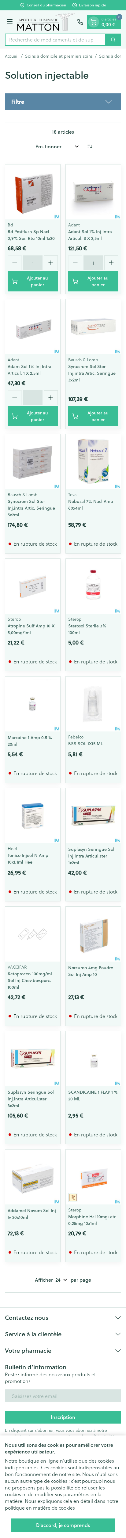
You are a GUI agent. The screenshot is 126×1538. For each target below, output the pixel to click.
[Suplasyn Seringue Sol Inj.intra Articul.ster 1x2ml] (93, 815)
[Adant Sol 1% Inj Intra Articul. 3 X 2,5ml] (93, 191)
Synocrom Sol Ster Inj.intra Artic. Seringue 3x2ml (92, 373)
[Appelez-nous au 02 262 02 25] (80, 22)
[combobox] (55, 40)
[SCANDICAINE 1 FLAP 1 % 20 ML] (93, 1058)
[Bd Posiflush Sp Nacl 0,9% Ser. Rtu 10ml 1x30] (32, 191)
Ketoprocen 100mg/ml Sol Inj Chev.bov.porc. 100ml (30, 980)
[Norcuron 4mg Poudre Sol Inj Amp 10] (93, 934)
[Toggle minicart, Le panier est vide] (93, 21)
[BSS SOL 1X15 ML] (93, 704)
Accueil (12, 56)
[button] (63, 101)
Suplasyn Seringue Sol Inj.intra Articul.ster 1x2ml (91, 856)
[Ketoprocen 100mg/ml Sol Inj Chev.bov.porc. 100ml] (32, 934)
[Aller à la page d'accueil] (46, 22)
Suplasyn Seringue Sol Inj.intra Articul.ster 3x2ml (31, 1099)
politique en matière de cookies (40, 1507)
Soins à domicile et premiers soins (59, 56)
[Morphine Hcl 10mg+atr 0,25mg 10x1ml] (93, 1177)
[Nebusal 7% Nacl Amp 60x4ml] (93, 461)
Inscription (63, 1417)
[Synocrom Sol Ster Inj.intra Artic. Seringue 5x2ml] (32, 461)
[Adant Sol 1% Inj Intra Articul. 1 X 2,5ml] (32, 326)
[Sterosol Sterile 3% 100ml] (93, 586)
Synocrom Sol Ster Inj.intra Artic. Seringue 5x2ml (31, 508)
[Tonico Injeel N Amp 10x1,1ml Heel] (32, 815)
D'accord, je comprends (63, 1525)
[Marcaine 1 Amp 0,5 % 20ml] (32, 704)
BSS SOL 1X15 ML (85, 744)
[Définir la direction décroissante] (89, 146)
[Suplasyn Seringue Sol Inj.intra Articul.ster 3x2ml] (32, 1058)
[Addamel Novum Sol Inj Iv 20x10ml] (32, 1177)
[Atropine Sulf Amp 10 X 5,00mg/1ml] (32, 586)
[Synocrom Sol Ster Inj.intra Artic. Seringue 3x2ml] (93, 326)
